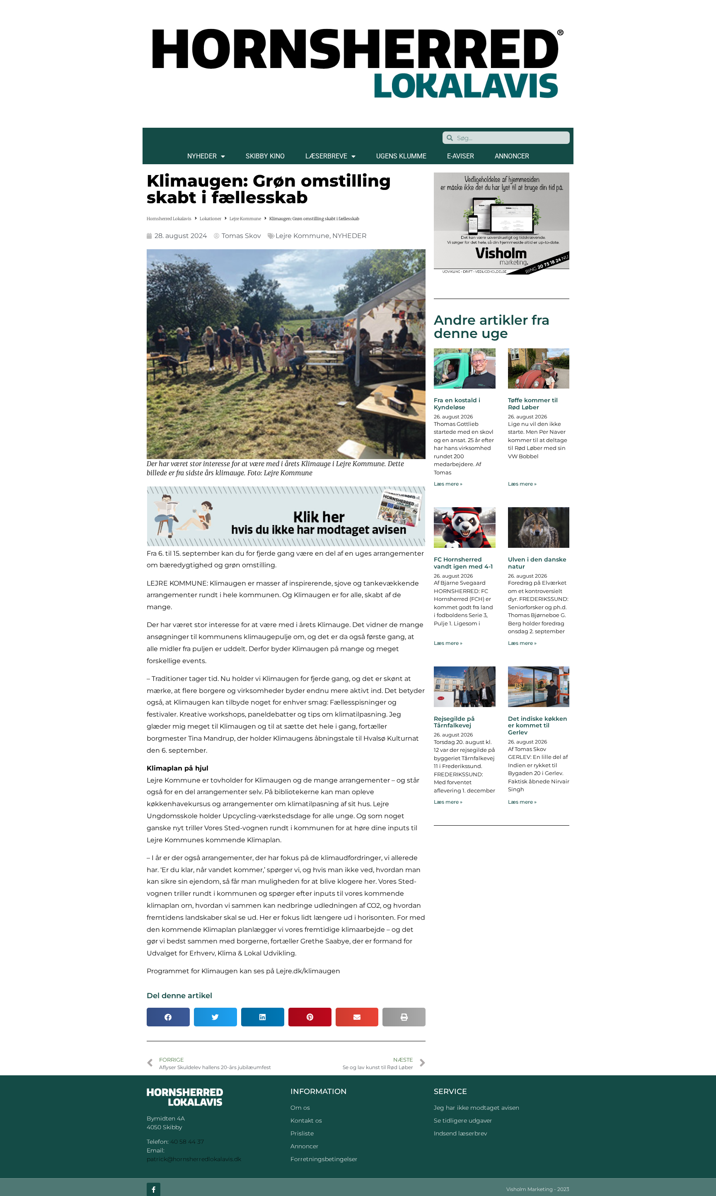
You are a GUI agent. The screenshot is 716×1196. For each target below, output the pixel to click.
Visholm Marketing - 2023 (537, 1189)
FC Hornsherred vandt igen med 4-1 (463, 563)
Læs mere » (448, 484)
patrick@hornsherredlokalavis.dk (194, 1159)
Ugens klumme (401, 156)
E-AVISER (460, 156)
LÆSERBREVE (326, 156)
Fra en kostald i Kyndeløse (457, 403)
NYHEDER (202, 156)
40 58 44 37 (187, 1141)
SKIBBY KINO (265, 156)
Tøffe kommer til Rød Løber (533, 403)
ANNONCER (512, 156)
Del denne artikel (179, 995)
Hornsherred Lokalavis (169, 218)
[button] (168, 1017)
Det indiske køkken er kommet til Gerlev (537, 726)
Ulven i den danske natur (537, 563)
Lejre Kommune (245, 218)
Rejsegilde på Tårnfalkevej (454, 722)
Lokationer (210, 218)
